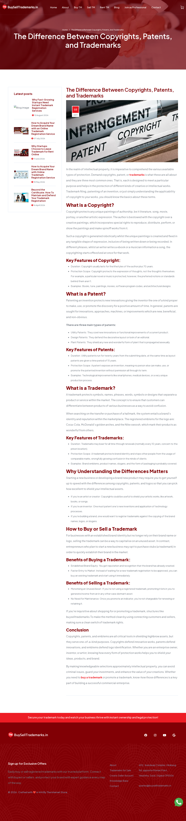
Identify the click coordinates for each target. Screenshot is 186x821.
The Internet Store (57, 792)
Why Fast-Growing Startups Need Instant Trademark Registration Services (43, 105)
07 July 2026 (39, 138)
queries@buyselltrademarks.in (155, 785)
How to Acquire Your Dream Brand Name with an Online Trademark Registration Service (43, 128)
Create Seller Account (122, 775)
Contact (156, 7)
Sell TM (91, 7)
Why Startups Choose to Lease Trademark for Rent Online (42, 150)
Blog (116, 7)
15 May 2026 (39, 182)
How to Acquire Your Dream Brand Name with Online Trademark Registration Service (43, 172)
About (65, 7)
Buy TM (78, 7)
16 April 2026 (39, 205)
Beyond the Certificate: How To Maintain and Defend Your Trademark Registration (43, 195)
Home (53, 7)
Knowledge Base (119, 780)
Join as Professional (135, 7)
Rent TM (104, 7)
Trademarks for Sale (120, 770)
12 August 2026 (41, 115)
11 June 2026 (39, 159)
